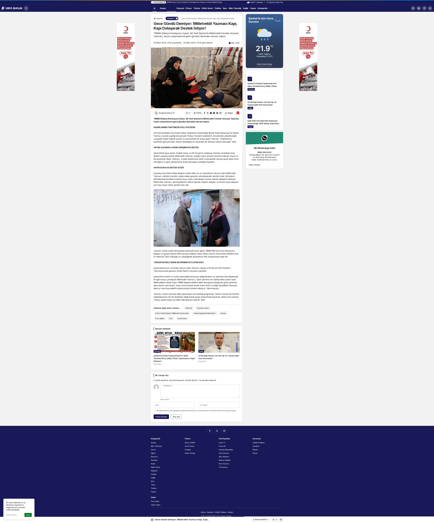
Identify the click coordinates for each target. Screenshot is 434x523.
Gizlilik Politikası (11, 515)
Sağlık (250, 108)
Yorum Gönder (161, 417)
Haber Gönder (254, 165)
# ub (170, 318)
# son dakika (159, 318)
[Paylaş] (281, 520)
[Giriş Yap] (424, 8)
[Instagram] (224, 431)
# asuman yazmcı (203, 308)
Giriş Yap (176, 417)
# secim (223, 313)
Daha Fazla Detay (264, 64)
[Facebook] (209, 431)
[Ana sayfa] (154, 8)
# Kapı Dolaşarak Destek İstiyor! (204, 313)
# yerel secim (182, 318)
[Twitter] (217, 431)
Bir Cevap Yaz (161, 375)
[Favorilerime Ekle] (238, 113)
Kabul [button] (28, 515)
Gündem (251, 89)
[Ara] (413, 8)
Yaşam (250, 127)
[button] (418, 8)
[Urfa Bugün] (12, 8)
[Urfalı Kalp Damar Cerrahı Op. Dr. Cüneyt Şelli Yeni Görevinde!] (219, 348)
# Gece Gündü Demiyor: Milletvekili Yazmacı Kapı (172, 313)
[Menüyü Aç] (26, 8)
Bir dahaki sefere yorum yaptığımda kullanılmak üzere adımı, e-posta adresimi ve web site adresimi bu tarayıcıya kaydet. (196, 410)
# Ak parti (188, 308)
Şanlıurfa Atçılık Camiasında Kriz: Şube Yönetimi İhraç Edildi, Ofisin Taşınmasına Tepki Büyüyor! (262, 86)
